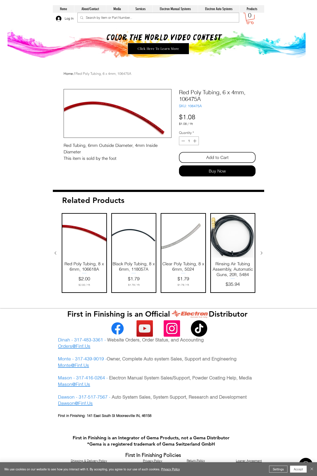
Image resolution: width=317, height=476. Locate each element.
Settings (278, 469)
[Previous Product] (55, 253)
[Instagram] (172, 328)
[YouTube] (145, 328)
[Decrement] (183, 141)
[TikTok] (199, 328)
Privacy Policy (170, 469)
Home (68, 73)
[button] (250, 18)
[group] (158, 253)
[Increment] (195, 141)
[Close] (311, 469)
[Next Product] (261, 253)
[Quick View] (84, 236)
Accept (298, 469)
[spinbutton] (189, 141)
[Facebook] (117, 328)
